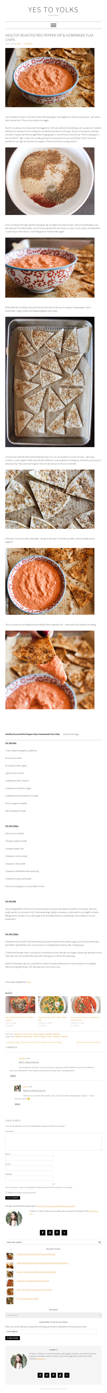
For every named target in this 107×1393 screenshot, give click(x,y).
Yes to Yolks (53, 9)
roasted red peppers (39, 1037)
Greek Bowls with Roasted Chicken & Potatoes (36, 1254)
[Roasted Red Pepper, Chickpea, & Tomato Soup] (86, 1004)
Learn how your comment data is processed (55, 1206)
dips (24, 1037)
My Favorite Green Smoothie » (89, 1042)
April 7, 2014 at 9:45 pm (29, 1062)
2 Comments (28, 44)
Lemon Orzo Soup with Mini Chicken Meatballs (36, 1272)
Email (8, 1164)
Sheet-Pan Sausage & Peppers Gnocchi (33, 1280)
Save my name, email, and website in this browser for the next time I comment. (39, 1187)
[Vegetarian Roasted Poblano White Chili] (53, 1004)
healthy (29, 1037)
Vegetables (48, 1034)
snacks (49, 1037)
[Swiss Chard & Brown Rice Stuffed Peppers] (20, 1004)
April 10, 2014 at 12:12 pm (34, 1090)
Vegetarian (56, 1034)
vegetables (56, 1037)
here (29, 982)
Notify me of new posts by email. (22, 1192)
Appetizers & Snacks (21, 1034)
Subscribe (12, 1338)
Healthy (35, 1034)
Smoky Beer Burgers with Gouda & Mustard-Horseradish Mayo (43, 1263)
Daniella (22, 1058)
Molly (25, 1086)
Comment (9, 1131)
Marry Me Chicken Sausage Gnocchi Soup (34, 1289)
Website (8, 1174)
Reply (13, 1076)
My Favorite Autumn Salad (28, 1298)
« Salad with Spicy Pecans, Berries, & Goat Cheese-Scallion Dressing (33, 1042)
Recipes (41, 1034)
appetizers (18, 1037)
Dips (30, 1034)
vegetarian (64, 1037)
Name (8, 1154)
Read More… (41, 1358)
